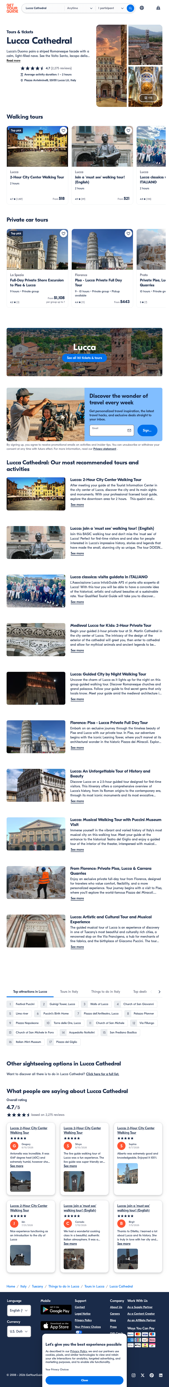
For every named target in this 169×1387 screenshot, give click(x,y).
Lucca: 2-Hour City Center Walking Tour (28, 1130)
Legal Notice (82, 1313)
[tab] (30, 991)
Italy (23, 1286)
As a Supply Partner (140, 1307)
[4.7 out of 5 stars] (32, 68)
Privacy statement (104, 449)
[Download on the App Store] (56, 1326)
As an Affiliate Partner (141, 1320)
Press (113, 1327)
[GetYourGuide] (12, 8)
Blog (113, 1320)
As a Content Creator (141, 1313)
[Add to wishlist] (63, 130)
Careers (115, 1313)
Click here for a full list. (102, 1074)
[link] (37, 165)
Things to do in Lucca (63, 1286)
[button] (37, 165)
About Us (116, 1307)
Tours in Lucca (94, 1286)
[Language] (141, 8)
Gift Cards (116, 1333)
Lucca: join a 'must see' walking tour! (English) (80, 1208)
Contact (80, 1307)
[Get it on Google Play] (56, 1310)
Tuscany (37, 1286)
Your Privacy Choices (88, 1327)
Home (11, 1286)
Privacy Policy (83, 1320)
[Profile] (158, 8)
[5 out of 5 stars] (31, 1138)
